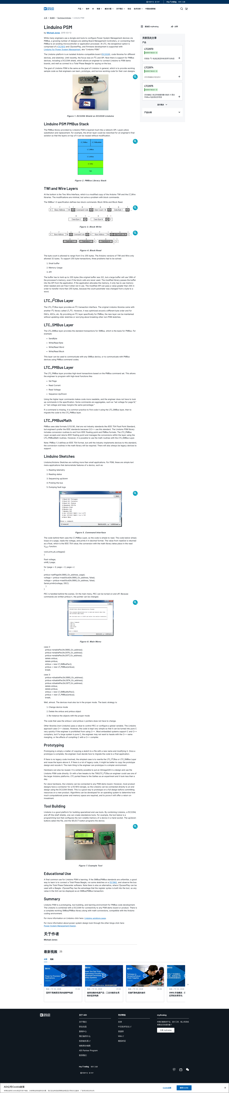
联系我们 (83, 1055)
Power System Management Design (60, 926)
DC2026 (105, 54)
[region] (114, 1088)
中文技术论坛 (124, 1026)
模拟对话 (122, 1041)
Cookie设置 (167, 1088)
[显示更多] (162, 104)
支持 (120, 1022)
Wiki (120, 1036)
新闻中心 (83, 1031)
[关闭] (225, 1087)
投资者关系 (84, 1041)
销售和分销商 (85, 1045)
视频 (51, 959)
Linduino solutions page (95, 918)
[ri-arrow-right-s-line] (188, 984)
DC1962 (113, 882)
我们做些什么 (85, 1036)
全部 (45, 959)
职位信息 (83, 1026)
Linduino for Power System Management (62, 49)
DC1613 (61, 46)
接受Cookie (184, 1088)
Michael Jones (53, 33)
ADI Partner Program (88, 1050)
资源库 (121, 1031)
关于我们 (83, 1022)
